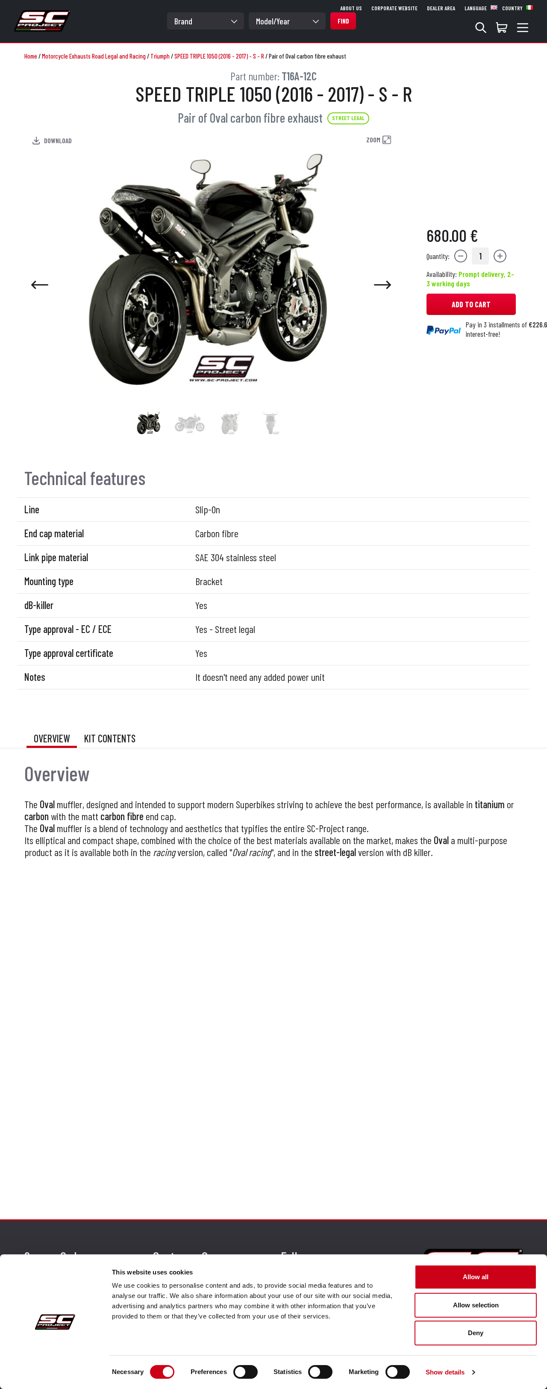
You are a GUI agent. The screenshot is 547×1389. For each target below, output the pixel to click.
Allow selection (476, 1305)
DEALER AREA (441, 8)
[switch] (245, 1372)
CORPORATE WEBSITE (394, 8)
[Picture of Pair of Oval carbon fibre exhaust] (149, 423)
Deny (475, 1332)
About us (351, 8)
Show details (445, 1372)
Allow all (475, 1276)
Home (30, 56)
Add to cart (471, 304)
